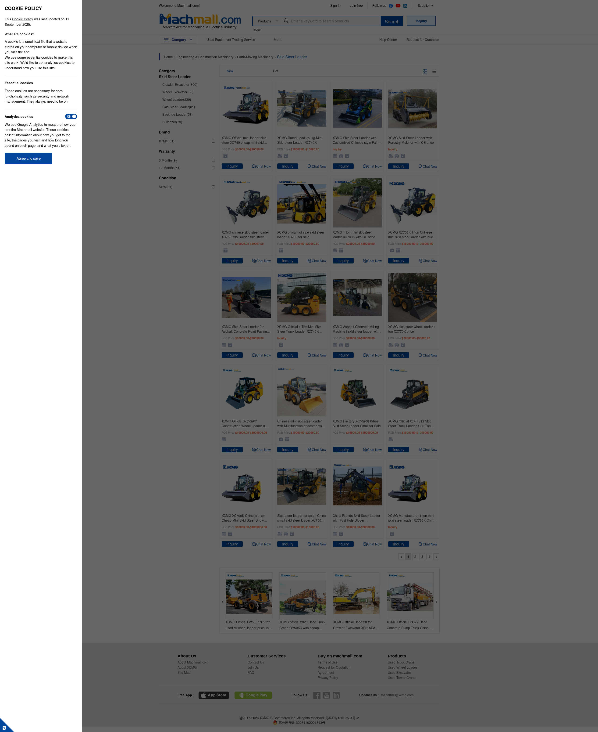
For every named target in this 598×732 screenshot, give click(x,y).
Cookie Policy (22, 18)
